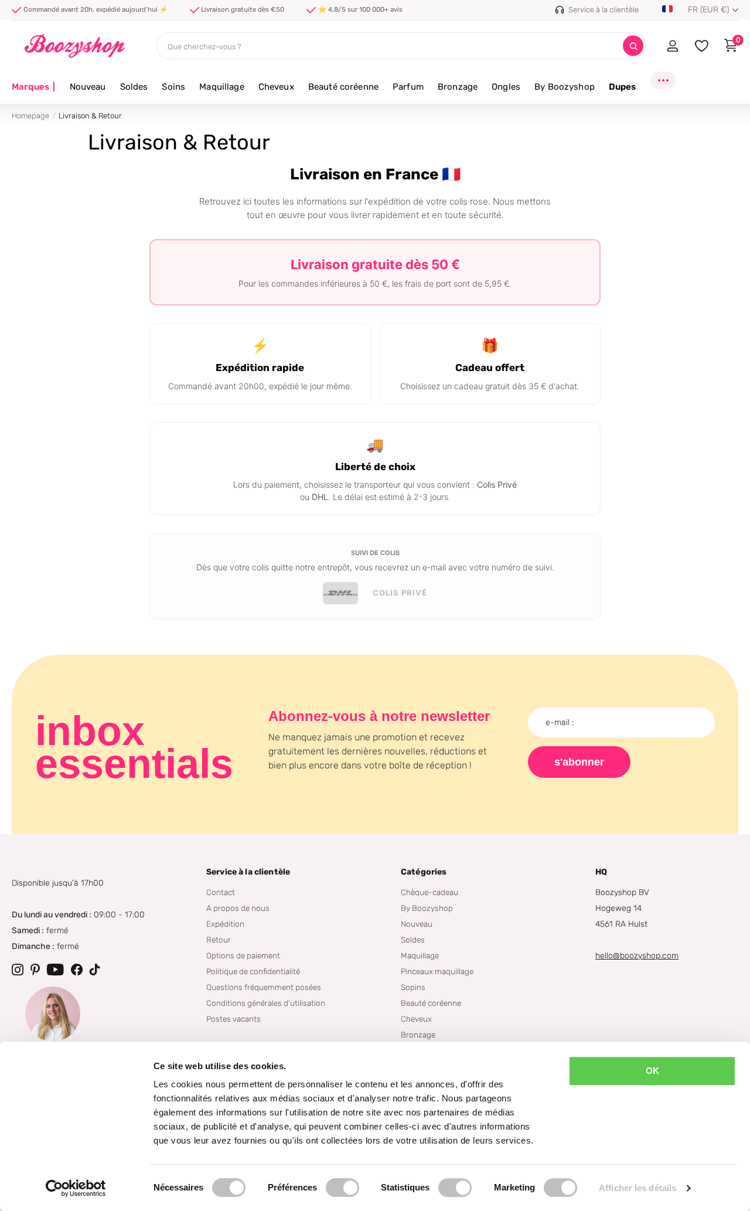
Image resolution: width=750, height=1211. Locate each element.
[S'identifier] (672, 46)
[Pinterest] (35, 969)
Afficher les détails (637, 1188)
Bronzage (458, 86)
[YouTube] (55, 969)
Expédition (225, 923)
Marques (34, 86)
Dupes (622, 86)
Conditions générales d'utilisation (265, 1003)
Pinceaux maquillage (437, 971)
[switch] (342, 1187)
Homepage (30, 115)
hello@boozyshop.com (637, 956)
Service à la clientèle (248, 872)
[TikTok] (95, 969)
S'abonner (579, 762)
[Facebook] (77, 969)
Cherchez (633, 46)
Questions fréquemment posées (263, 987)
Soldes (134, 86)
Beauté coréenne (343, 86)
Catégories (423, 872)
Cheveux (276, 86)
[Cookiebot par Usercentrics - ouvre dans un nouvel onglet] (76, 1188)
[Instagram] (17, 969)
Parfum (408, 86)
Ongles (506, 86)
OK (652, 1071)
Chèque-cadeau (429, 892)
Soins (173, 86)
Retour (218, 939)
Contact (220, 892)
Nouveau (88, 86)
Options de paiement (243, 955)
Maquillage (221, 86)
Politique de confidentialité (253, 971)
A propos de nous (238, 908)
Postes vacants (233, 1018)
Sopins (413, 987)
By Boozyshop (564, 86)
